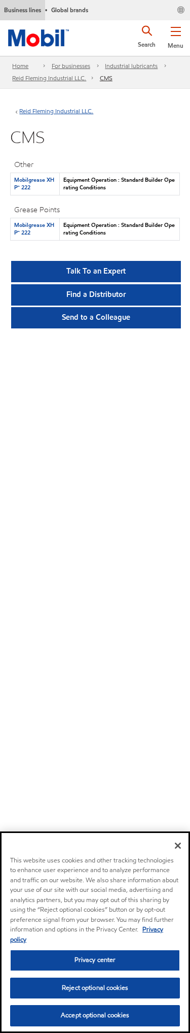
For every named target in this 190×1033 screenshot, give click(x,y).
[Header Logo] (38, 36)
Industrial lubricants (131, 65)
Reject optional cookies (95, 987)
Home (20, 65)
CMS (106, 78)
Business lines (22, 10)
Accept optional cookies (95, 1015)
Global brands (69, 10)
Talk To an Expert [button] (96, 271)
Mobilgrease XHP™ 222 (34, 183)
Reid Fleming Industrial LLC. (49, 78)
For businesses (71, 65)
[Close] (178, 846)
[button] (175, 35)
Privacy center (95, 959)
